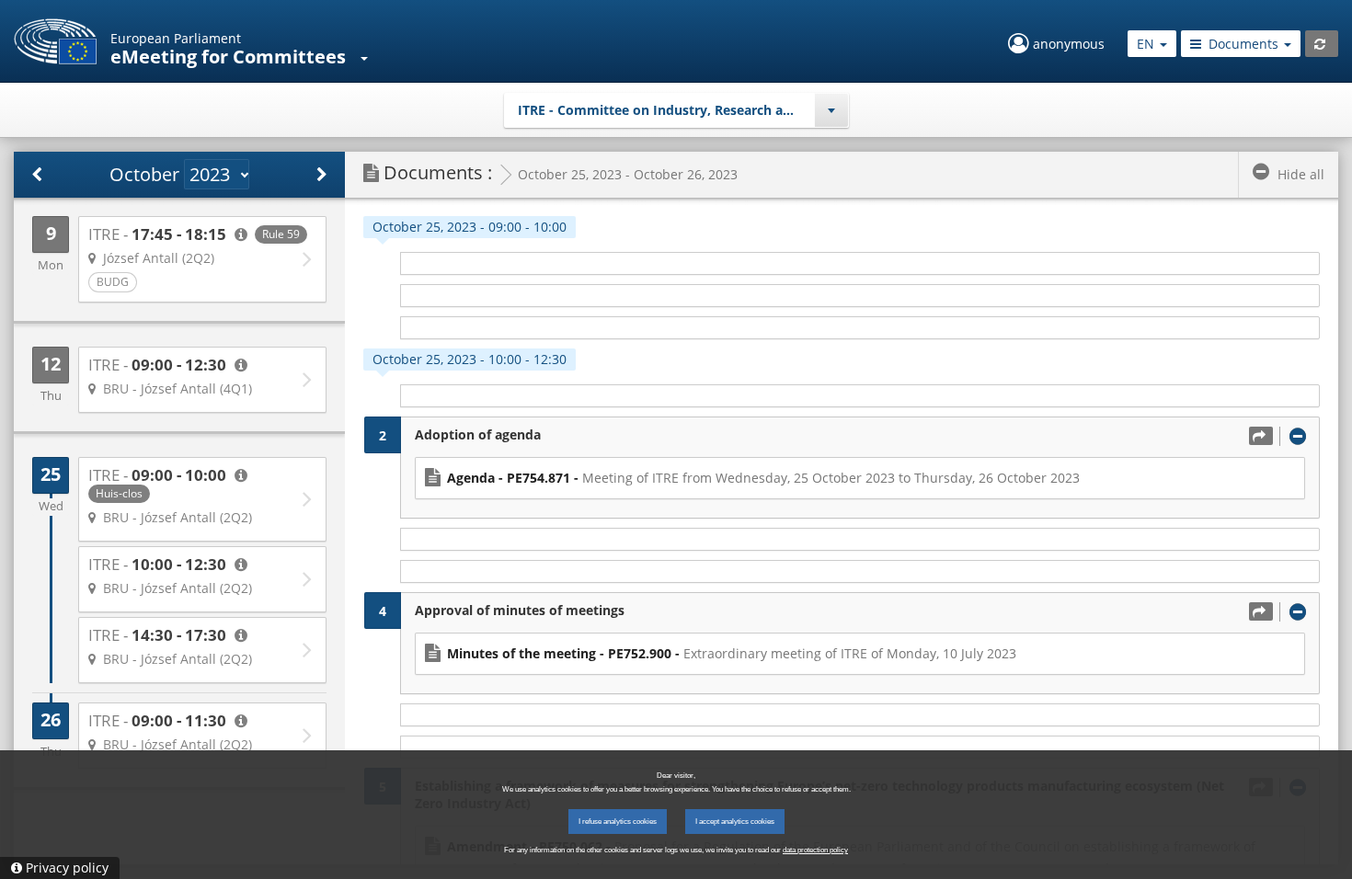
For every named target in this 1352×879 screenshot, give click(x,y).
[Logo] (55, 41)
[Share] (1261, 436)
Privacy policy (67, 867)
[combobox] (676, 110)
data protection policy (815, 850)
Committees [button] (291, 56)
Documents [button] (1243, 43)
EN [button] (1147, 43)
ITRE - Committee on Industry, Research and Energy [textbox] (682, 110)
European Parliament (175, 38)
